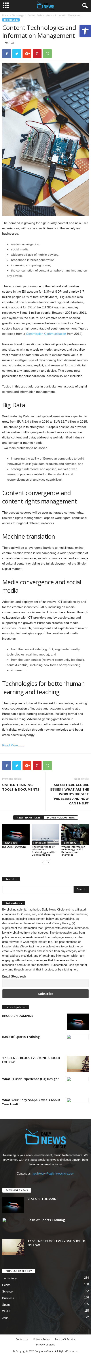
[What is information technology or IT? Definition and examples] (75, 834)
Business (8, 1298)
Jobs (5, 1318)
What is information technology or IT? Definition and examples (73, 850)
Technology (18, 15)
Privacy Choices (45, 1344)
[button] (85, 31)
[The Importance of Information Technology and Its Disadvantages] (45, 834)
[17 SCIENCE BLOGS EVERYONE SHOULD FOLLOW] (78, 1064)
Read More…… (13, 745)
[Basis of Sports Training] (78, 1043)
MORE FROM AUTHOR (61, 817)
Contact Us (22, 1339)
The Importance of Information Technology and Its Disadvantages (43, 850)
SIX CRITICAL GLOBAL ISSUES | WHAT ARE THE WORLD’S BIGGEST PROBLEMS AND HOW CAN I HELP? (69, 793)
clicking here (70, 969)
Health (6, 1285)
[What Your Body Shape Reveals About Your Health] (78, 1106)
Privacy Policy (61, 923)
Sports (6, 1304)
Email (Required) (14, 976)
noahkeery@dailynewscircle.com (53, 1173)
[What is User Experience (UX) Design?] (78, 1085)
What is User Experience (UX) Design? (30, 1079)
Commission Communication (46, 333)
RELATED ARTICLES (28, 817)
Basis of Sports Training (21, 1037)
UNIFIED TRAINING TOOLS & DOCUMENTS (20, 786)
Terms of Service (34, 923)
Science (7, 1291)
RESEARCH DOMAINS (14, 846)
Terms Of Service (65, 1339)
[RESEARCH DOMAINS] (16, 834)
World (5, 1311)
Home (5, 15)
